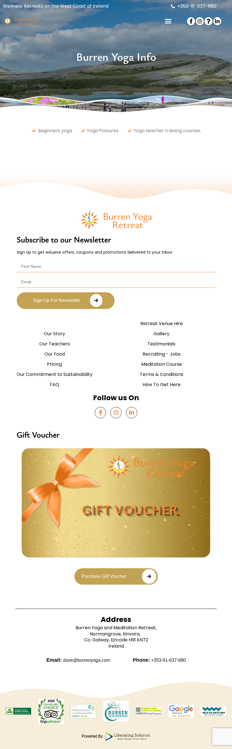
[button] (168, 21)
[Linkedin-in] (217, 21)
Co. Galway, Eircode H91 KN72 (116, 640)
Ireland (116, 646)
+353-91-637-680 (168, 660)
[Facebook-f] (191, 21)
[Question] (208, 21)
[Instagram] (200, 21)
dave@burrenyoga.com (86, 660)
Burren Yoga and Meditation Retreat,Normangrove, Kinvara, (116, 630)
